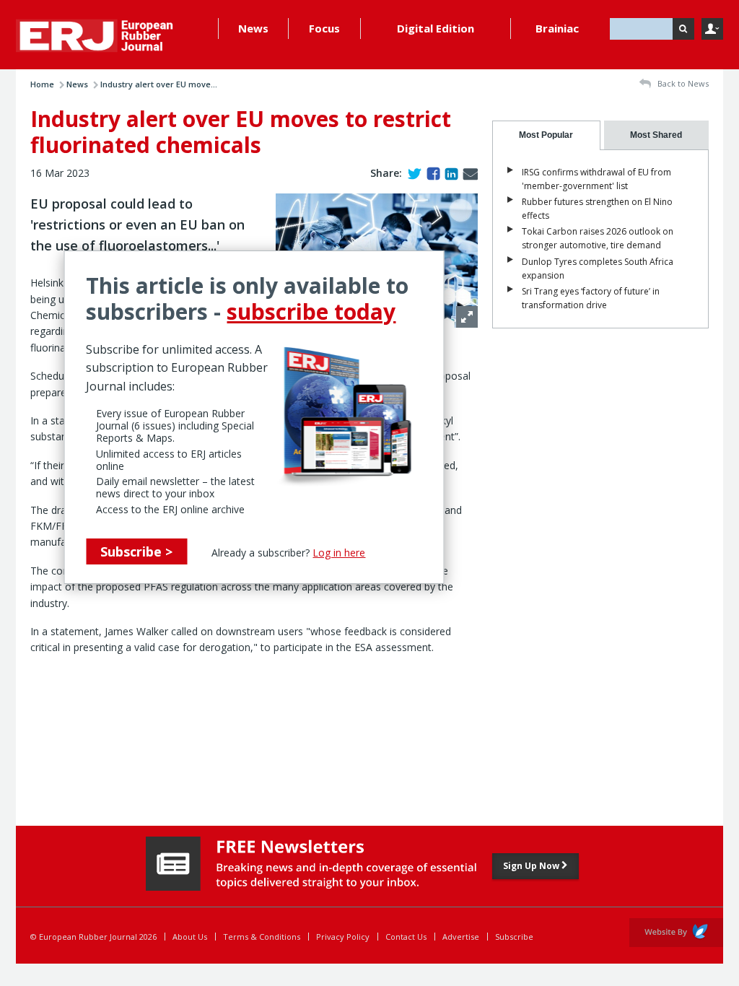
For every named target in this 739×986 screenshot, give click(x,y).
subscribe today (311, 311)
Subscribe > (136, 551)
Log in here (338, 552)
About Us (189, 937)
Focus (324, 28)
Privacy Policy (343, 937)
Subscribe (514, 937)
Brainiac (557, 28)
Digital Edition (435, 28)
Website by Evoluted (676, 932)
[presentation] (546, 135)
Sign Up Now (532, 866)
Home (42, 84)
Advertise (460, 937)
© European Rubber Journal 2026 (93, 937)
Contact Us (406, 937)
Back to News (682, 83)
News (253, 28)
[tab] (546, 135)
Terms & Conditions (261, 937)
